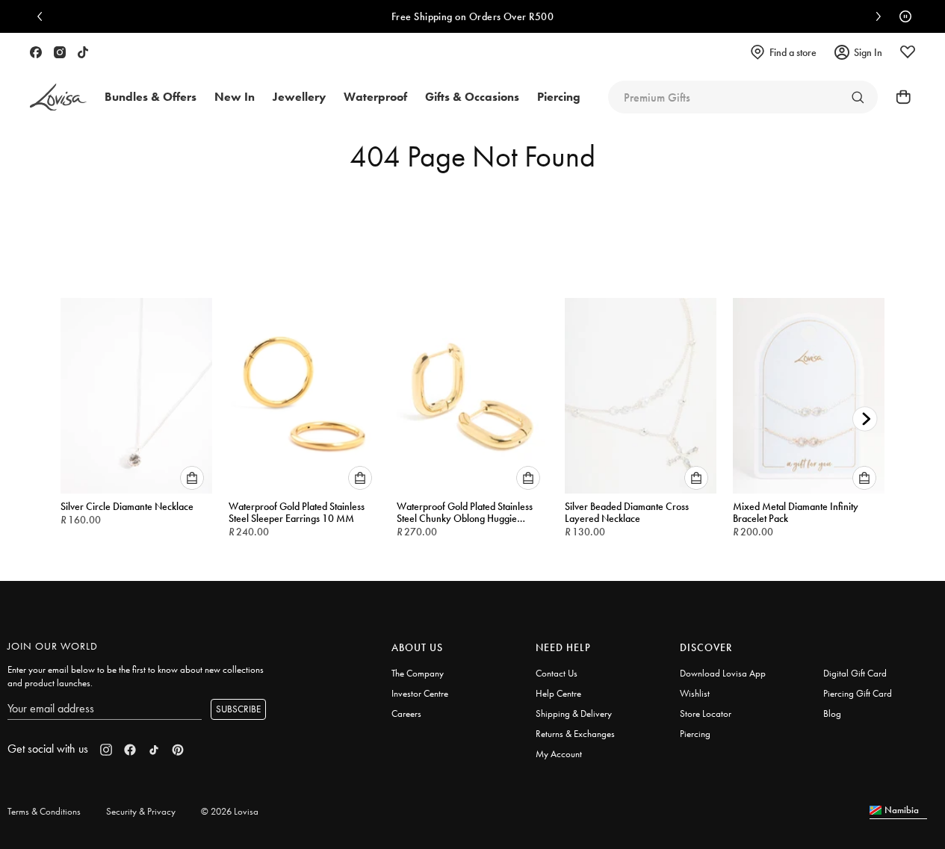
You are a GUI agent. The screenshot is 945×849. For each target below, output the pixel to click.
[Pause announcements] (901, 16)
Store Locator (705, 713)
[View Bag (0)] (898, 97)
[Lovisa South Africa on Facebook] (36, 52)
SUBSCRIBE (238, 709)
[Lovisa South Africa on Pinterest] (178, 750)
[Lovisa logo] (58, 97)
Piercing (695, 733)
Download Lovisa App (723, 673)
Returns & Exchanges (575, 733)
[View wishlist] (907, 52)
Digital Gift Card (855, 673)
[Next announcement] (874, 16)
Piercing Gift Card (857, 693)
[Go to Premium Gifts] (857, 97)
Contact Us (556, 673)
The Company (417, 673)
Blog (832, 713)
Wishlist (695, 693)
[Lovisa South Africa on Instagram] (60, 52)
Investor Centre (419, 693)
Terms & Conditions (44, 811)
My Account (559, 753)
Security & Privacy (141, 811)
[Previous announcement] (43, 16)
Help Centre (558, 693)
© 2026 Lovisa (229, 811)
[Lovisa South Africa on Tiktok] (83, 52)
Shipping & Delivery (574, 713)
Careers (406, 713)
